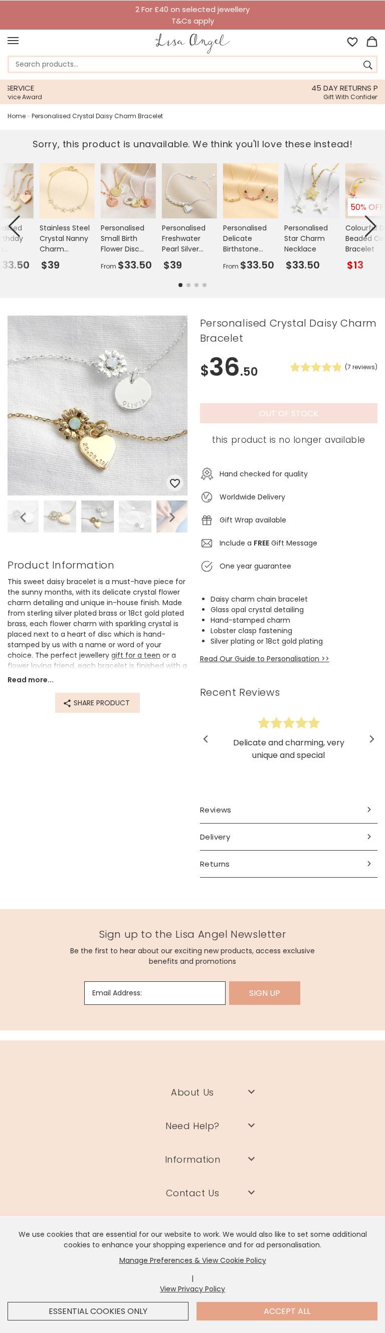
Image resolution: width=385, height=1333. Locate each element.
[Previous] (24, 517)
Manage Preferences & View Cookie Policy (192, 1260)
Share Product (101, 703)
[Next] (171, 517)
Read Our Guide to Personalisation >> (264, 659)
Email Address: (117, 993)
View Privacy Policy (192, 1289)
